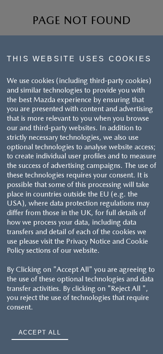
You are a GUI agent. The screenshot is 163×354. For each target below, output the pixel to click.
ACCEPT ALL (40, 332)
